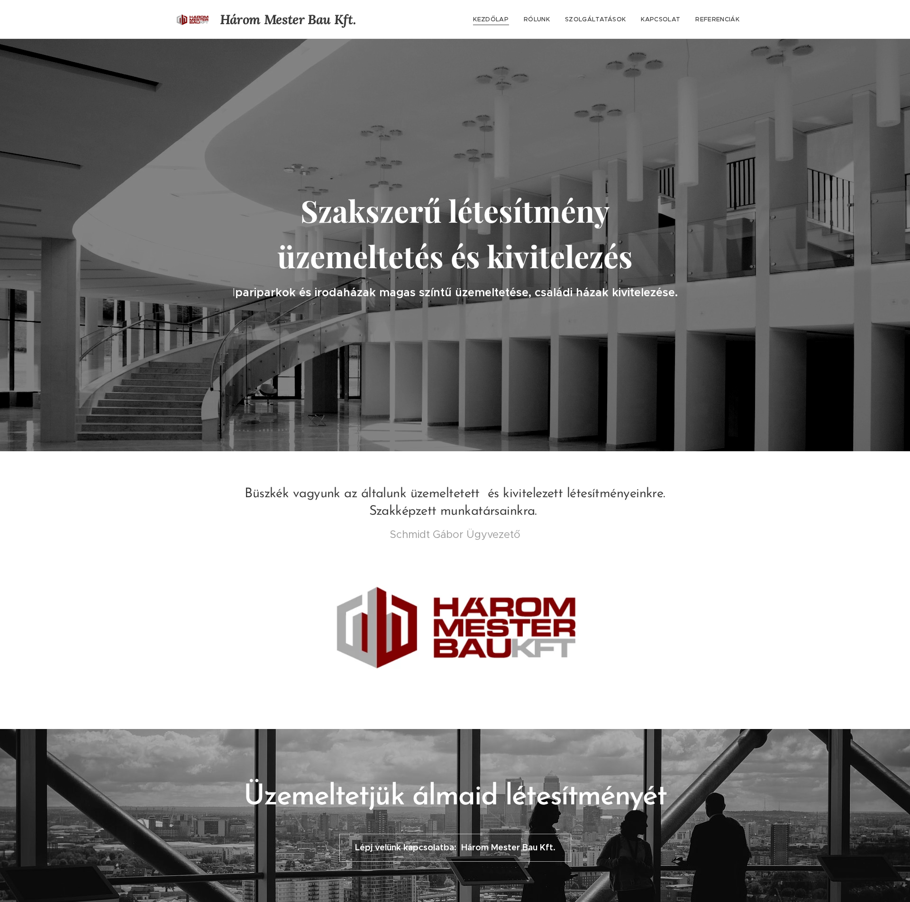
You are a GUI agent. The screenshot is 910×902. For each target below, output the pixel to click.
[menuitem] (493, 19)
